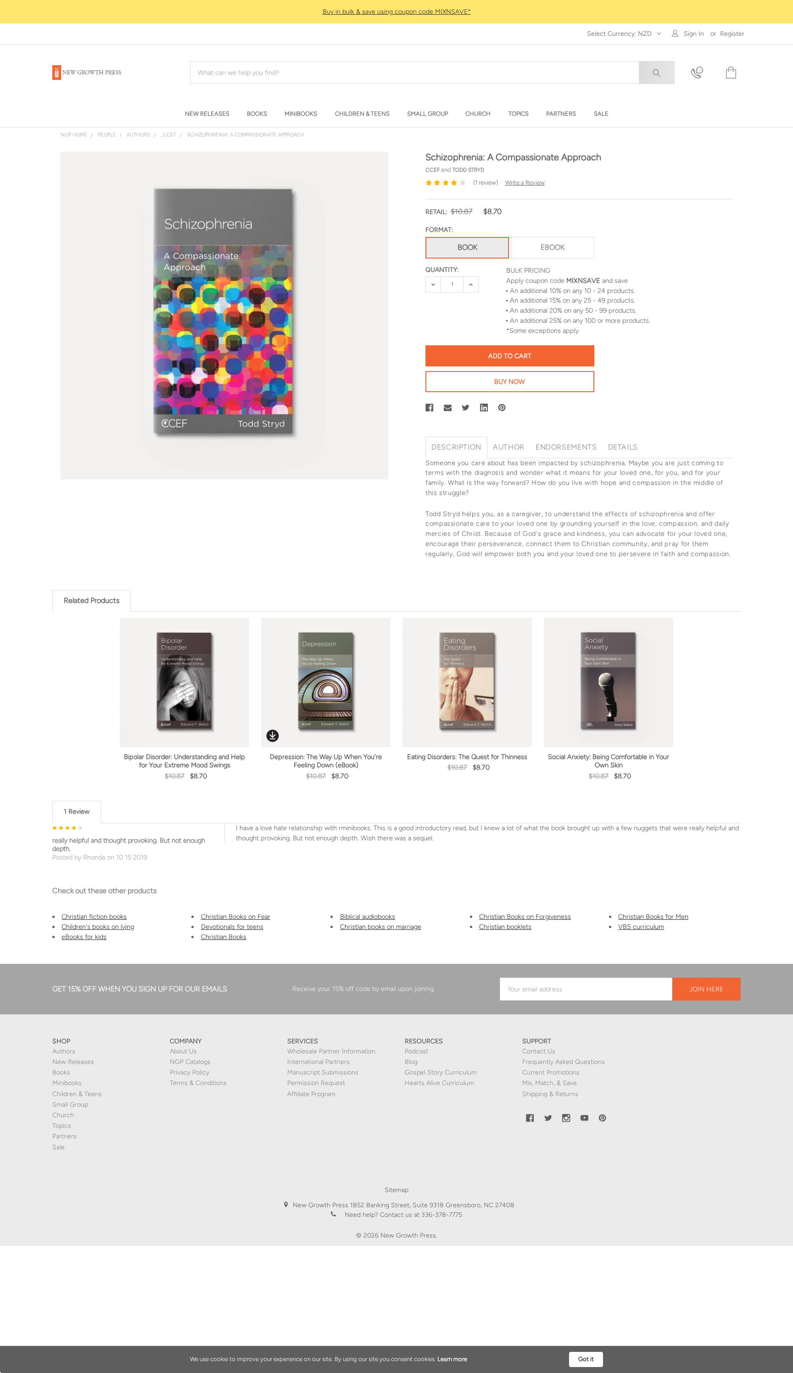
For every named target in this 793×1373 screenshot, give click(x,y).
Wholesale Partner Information (331, 1051)
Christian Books (223, 937)
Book (467, 247)
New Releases (73, 1062)
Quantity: (441, 270)
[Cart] (730, 73)
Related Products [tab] (91, 600)
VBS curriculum (641, 927)
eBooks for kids (83, 937)
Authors (63, 1051)
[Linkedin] (484, 408)
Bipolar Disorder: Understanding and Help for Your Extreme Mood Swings (184, 761)
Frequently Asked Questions (563, 1062)
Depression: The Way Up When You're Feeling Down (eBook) (326, 761)
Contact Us (538, 1051)
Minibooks (67, 1083)
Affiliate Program (311, 1094)
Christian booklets (505, 927)
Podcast (416, 1051)
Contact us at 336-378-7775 (420, 1215)
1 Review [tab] (76, 811)
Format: (439, 230)
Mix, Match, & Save (549, 1083)
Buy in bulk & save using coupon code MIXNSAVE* (397, 12)
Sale (58, 1147)
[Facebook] (429, 408)
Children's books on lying (97, 927)
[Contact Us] (703, 73)
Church (63, 1115)
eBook (552, 247)
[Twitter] (466, 408)
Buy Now (509, 381)
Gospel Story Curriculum (441, 1072)
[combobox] (432, 72)
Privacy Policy (189, 1072)
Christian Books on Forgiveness (525, 916)
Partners (64, 1136)
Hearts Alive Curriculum (439, 1083)
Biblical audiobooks (367, 916)
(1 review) (485, 182)
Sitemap (396, 1190)
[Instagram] (566, 1118)
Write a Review (525, 182)
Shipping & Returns (550, 1094)
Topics (61, 1126)
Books (61, 1072)
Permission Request (316, 1083)
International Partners (318, 1062)
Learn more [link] (452, 1359)
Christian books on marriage (380, 927)
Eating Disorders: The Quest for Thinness (467, 757)
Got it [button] (586, 1359)
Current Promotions (551, 1072)
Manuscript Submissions (322, 1072)
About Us (183, 1051)
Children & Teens (77, 1094)
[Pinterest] (502, 408)
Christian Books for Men (653, 916)
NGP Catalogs (190, 1062)
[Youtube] (584, 1118)
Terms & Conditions (198, 1083)
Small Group (70, 1105)
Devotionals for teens (232, 927)
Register (732, 34)
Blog (411, 1062)
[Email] (448, 408)
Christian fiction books (94, 916)
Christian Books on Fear (235, 916)
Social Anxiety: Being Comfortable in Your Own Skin (608, 761)
